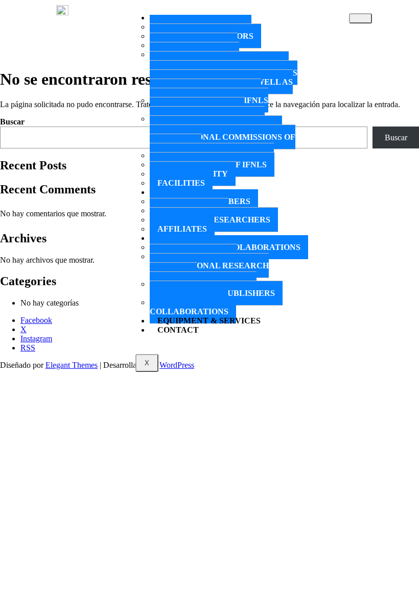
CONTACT (178, 329)
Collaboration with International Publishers (212, 288)
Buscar (12, 121)
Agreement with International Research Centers (209, 265)
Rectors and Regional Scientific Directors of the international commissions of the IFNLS (222, 132)
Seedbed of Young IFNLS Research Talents (209, 105)
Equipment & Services (209, 320)
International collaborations (189, 307)
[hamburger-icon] (360, 18)
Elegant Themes (71, 365)
